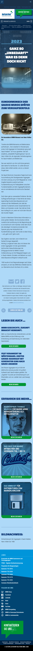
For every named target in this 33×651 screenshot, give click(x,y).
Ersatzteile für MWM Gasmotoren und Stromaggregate (12, 559)
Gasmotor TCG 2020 (7, 571)
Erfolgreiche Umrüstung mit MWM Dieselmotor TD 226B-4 (29, 310)
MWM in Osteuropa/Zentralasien (14, 612)
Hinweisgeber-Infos (26, 7)
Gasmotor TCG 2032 (7, 580)
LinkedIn (7, 597)
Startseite (4, 25)
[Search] (2, 2)
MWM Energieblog (10, 609)
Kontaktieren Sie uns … (11, 627)
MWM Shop (8, 592)
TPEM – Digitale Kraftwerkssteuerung (12, 563)
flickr (6, 600)
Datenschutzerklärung (18, 302)
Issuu (6, 603)
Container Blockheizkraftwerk (9, 583)
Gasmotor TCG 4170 (7, 577)
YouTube (7, 606)
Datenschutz (13, 7)
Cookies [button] (19, 7)
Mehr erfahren (13, 346)
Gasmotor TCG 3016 (7, 569)
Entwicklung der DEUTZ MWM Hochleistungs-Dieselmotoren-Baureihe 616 (3, 310)
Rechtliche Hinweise (14, 642)
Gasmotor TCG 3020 (7, 574)
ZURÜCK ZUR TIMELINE (16, 310)
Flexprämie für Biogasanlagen (9, 566)
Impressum (7, 7)
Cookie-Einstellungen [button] (8, 643)
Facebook (8, 595)
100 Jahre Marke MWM (15, 25)
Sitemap (28, 643)
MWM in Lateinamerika (11, 615)
